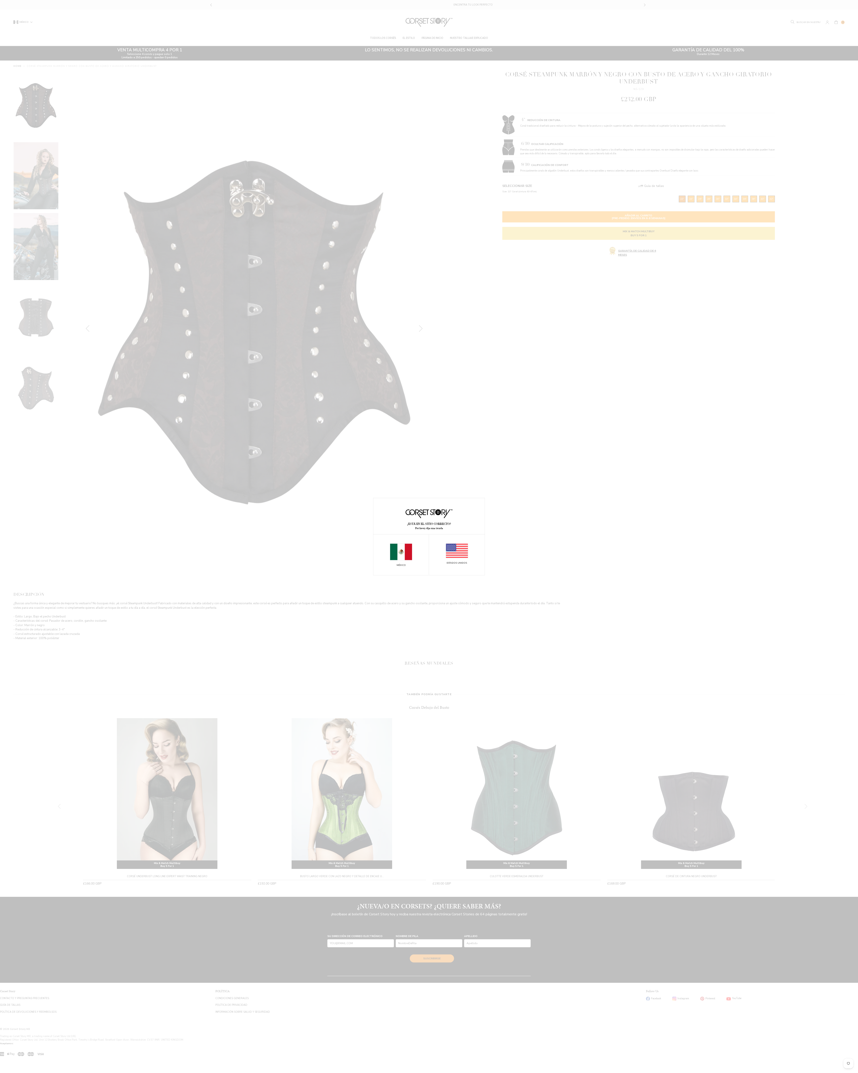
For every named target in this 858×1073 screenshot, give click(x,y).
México (401, 565)
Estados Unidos (457, 563)
